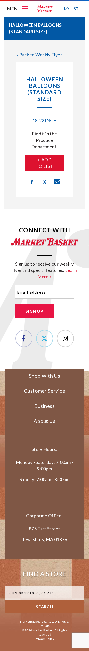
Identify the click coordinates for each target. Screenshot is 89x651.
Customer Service (44, 391)
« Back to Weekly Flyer (39, 54)
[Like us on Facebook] (23, 338)
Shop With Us (44, 376)
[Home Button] (45, 9)
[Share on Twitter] (44, 182)
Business (44, 406)
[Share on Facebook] (32, 182)
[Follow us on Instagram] (65, 338)
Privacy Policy (44, 639)
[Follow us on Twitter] (44, 338)
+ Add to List (44, 163)
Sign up (34, 311)
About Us (44, 421)
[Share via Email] (57, 182)
